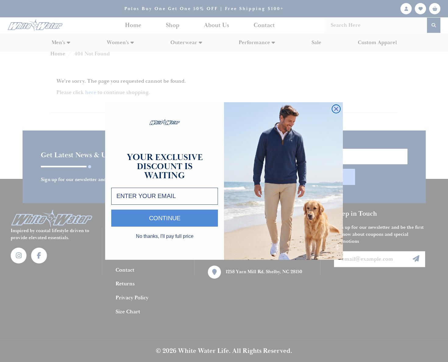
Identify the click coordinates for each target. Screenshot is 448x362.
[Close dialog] (336, 109)
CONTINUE (164, 218)
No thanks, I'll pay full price (165, 236)
